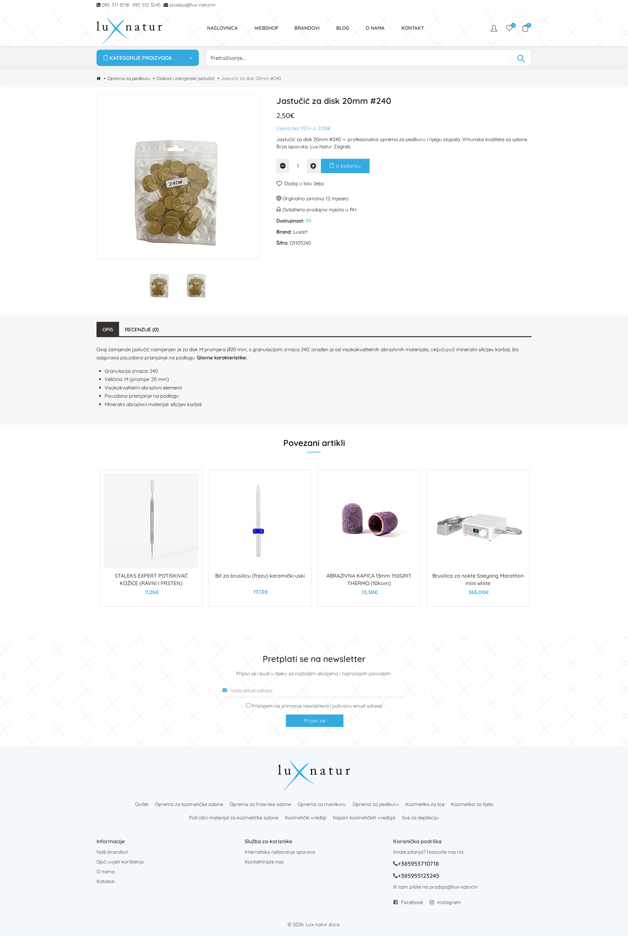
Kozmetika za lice (425, 804)
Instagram (449, 902)
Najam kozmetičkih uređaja (364, 817)
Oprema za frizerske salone (260, 804)
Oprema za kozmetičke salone (189, 804)
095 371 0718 (116, 5)
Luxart (300, 232)
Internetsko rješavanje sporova (280, 852)
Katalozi (105, 881)
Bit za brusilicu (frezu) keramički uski (260, 575)
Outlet (141, 804)
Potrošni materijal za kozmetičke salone (233, 817)
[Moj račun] (494, 28)
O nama (105, 871)
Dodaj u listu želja (304, 183)
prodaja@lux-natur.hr (193, 5)
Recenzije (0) (142, 329)
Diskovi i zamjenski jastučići (186, 78)
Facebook (412, 902)
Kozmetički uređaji (305, 817)
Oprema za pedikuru (128, 78)
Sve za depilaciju (420, 817)
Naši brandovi (112, 852)
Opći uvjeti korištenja (120, 862)
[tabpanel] (151, 538)
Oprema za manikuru (322, 804)
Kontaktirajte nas (264, 862)
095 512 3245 (146, 5)
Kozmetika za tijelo (472, 804)
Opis (107, 329)
